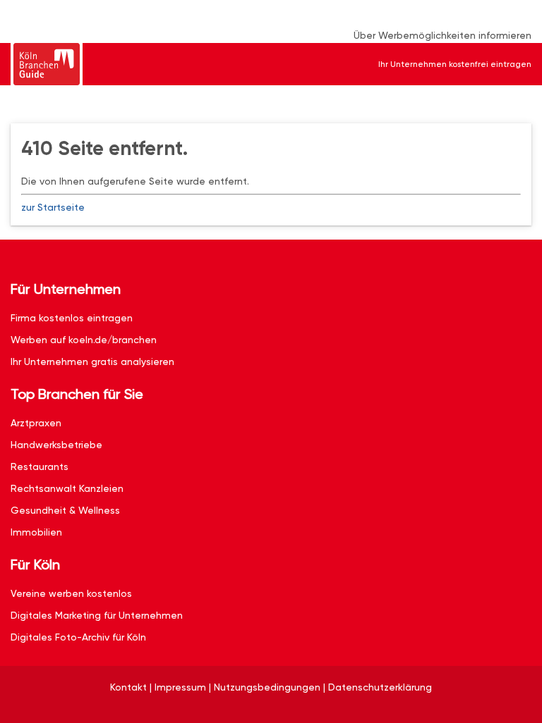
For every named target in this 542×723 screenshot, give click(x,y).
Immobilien (36, 532)
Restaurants (39, 466)
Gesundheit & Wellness (65, 510)
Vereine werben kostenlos (71, 593)
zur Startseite (53, 207)
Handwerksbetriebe (56, 444)
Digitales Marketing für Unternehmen (97, 615)
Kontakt (128, 687)
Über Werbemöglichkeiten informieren (442, 35)
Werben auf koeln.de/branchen (84, 339)
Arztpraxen (36, 422)
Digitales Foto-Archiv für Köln (78, 637)
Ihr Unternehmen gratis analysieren (92, 361)
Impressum (180, 687)
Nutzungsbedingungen (267, 687)
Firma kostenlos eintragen (72, 317)
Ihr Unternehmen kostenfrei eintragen (454, 64)
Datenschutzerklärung (380, 687)
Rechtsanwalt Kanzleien (67, 488)
